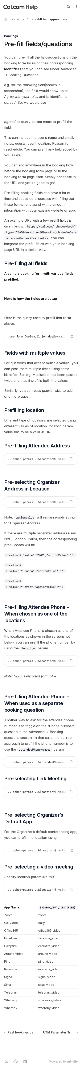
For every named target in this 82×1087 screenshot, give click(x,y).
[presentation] (41, 336)
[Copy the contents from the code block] (71, 336)
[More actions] (76, 7)
